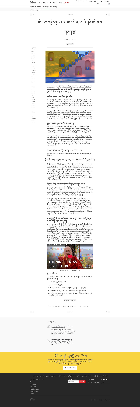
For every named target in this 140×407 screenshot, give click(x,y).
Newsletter (32, 388)
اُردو (32, 116)
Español (33, 58)
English (33, 56)
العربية (33, 49)
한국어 (33, 80)
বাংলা (32, 51)
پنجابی (32, 95)
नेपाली (33, 91)
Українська (34, 114)
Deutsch (33, 53)
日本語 (33, 74)
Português (34, 99)
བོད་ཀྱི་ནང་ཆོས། (45, 2)
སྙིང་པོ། (40, 2)
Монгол (33, 85)
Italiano (33, 72)
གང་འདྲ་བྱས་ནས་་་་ (45, 6)
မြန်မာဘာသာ (34, 89)
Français (33, 62)
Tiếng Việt (34, 118)
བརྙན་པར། (101, 1)
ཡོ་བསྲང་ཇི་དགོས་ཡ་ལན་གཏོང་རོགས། (37, 379)
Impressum (107, 399)
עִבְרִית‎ (33, 66)
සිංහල (33, 103)
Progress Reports (34, 391)
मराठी (33, 87)
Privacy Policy (33, 386)
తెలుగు (33, 107)
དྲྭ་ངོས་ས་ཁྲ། (32, 383)
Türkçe (33, 112)
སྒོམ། (51, 6)
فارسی (33, 60)
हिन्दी (33, 68)
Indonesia (34, 70)
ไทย (32, 110)
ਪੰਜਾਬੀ (33, 93)
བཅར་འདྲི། (55, 6)
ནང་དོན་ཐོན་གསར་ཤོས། (34, 389)
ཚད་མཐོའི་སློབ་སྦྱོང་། (52, 2)
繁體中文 (33, 122)
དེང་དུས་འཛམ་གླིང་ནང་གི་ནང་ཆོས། (70, 300)
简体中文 (33, 120)
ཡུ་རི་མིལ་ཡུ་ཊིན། (67, 39)
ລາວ (32, 83)
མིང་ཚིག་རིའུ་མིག (93, 1)
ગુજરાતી (33, 64)
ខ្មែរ (33, 76)
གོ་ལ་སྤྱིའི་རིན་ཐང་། (33, 6)
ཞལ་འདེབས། (67, 2)
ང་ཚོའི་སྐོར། (60, 2)
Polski (33, 97)
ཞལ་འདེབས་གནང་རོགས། (70, 367)
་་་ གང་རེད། (39, 6)
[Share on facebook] (67, 44)
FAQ (31, 381)
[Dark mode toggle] (76, 1)
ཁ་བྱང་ (108, 1)
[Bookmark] (72, 44)
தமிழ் (33, 105)
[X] (70, 44)
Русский (33, 101)
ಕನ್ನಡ (33, 78)
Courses (32, 393)
